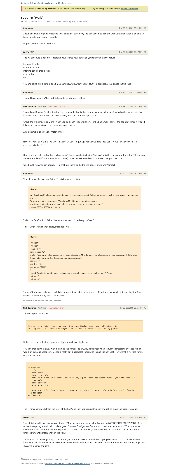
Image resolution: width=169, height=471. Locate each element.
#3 (145, 106)
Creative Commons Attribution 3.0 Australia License (67, 463)
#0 (145, 28)
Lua (69, 3)
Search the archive (129, 8)
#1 (145, 52)
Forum (51, 3)
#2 (145, 92)
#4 (145, 173)
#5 (145, 308)
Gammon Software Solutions (34, 3)
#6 (145, 417)
